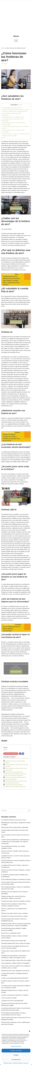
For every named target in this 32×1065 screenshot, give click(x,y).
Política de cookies (8, 1063)
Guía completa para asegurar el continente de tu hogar (15, 879)
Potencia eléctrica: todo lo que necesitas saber (13, 940)
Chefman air (5, 115)
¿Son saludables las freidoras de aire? (12, 107)
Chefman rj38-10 (6, 124)
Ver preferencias (16, 1059)
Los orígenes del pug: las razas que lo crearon (13, 820)
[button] (29, 1031)
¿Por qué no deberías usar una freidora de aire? (14, 111)
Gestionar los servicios (16, 1046)
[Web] (20, 753)
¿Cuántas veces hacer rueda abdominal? (12, 1000)
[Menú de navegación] (16, 40)
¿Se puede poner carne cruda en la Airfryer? (13, 122)
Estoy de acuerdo (16, 208)
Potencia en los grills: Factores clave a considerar (14, 913)
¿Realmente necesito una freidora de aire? (13, 117)
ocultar (19, 104)
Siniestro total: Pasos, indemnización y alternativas (14, 827)
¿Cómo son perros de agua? (9, 998)
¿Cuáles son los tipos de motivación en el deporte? (14, 995)
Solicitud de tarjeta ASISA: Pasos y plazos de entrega (15, 943)
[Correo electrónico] (23, 753)
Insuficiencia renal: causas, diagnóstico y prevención (15, 970)
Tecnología (4, 63)
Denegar (16, 1055)
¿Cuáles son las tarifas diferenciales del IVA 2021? (14, 978)
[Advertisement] (16, 17)
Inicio (2, 48)
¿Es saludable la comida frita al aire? (11, 113)
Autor (3, 137)
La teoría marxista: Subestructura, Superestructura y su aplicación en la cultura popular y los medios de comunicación (14, 773)
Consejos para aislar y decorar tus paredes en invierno (15, 901)
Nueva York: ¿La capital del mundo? (11, 933)
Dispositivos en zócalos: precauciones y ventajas (14, 916)
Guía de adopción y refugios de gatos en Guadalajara (15, 963)
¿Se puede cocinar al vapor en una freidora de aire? (15, 133)
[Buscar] (29, 810)
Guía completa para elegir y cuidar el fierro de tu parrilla (16, 960)
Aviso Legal (25, 1063)
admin (5, 749)
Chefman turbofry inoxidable (9, 135)
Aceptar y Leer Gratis (16, 1050)
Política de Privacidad (17, 1063)
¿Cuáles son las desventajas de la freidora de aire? (15, 109)
